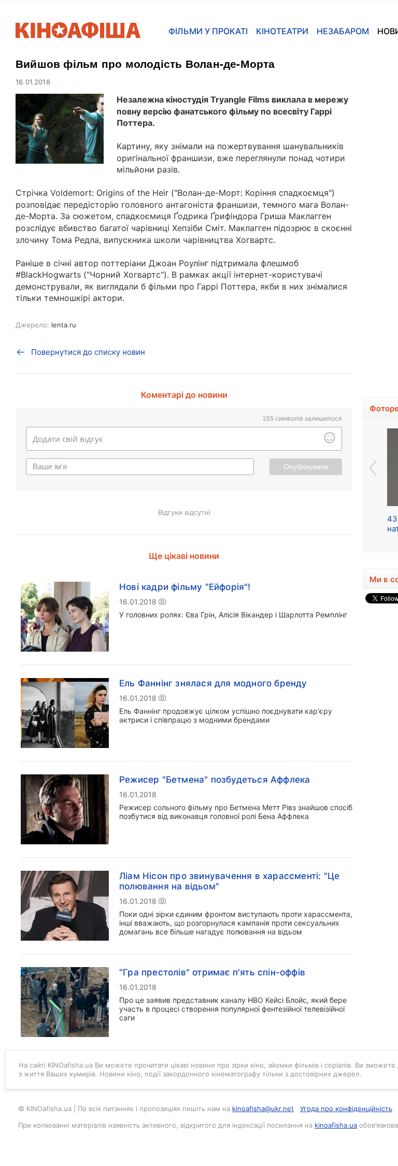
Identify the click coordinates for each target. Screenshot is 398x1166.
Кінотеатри (282, 31)
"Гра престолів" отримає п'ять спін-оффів (212, 972)
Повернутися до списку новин (88, 352)
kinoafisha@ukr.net (263, 1108)
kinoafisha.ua (336, 1125)
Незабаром (343, 31)
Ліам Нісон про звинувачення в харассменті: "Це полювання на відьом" (229, 881)
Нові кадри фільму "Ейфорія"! (185, 587)
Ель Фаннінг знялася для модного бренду (213, 683)
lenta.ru (63, 325)
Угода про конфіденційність (346, 1108)
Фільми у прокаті (208, 31)
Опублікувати (305, 467)
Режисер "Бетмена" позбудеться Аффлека (214, 779)
